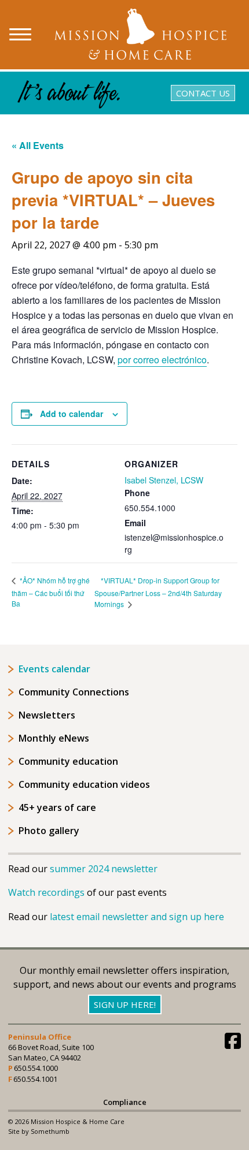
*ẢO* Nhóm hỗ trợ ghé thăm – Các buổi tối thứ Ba (51, 591)
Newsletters (47, 715)
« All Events (38, 145)
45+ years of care (57, 807)
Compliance (125, 1102)
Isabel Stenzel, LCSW (163, 480)
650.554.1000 (36, 1068)
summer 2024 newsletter (104, 868)
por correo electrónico (162, 359)
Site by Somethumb (38, 1131)
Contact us (203, 93)
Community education (68, 761)
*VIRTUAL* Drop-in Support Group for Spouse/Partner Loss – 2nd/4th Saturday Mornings (158, 592)
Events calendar (54, 669)
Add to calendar (71, 413)
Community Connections (74, 692)
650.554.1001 (35, 1079)
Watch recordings (46, 892)
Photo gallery (49, 830)
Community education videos (84, 784)
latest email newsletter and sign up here (137, 916)
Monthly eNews (54, 738)
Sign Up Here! (125, 1004)
